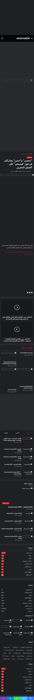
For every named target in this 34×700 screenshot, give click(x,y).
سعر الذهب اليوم (20, 656)
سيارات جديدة (20, 659)
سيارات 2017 (6, 656)
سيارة (13, 659)
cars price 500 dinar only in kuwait (26, 387)
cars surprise (12, 389)
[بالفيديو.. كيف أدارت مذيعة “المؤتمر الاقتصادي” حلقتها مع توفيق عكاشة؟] (27, 442)
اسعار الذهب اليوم (20, 650)
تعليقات (6, 433)
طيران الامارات (6, 659)
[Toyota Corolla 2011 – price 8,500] (27, 451)
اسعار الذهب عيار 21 (9, 650)
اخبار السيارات (28, 563)
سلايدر (30, 558)
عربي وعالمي (28, 566)
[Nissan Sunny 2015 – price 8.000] (28, 531)
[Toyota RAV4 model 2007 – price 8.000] (27, 474)
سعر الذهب (29, 656)
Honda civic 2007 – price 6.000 (20, 507)
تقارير (30, 569)
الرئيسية (29, 154)
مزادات (30, 555)
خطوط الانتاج (28, 572)
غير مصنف (23, 154)
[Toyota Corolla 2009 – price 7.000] (27, 459)
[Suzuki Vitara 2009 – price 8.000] (17, 635)
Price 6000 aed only (26, 353)
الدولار (9, 653)
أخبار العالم (29, 575)
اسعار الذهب (29, 650)
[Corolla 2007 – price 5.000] (27, 467)
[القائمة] (2, 39)
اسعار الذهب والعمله (27, 653)
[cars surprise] (8, 378)
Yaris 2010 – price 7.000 (14, 513)
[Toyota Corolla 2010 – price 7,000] (28, 539)
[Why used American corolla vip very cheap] (8, 356)
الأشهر (28, 433)
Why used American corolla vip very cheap (9, 362)
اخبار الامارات (15, 647)
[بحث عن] (32, 39)
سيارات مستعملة (27, 561)
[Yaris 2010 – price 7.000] (28, 516)
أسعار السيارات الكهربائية (26, 647)
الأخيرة (17, 433)
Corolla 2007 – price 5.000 (12, 464)
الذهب (4, 653)
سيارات (13, 656)
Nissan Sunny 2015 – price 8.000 (11, 529)
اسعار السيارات (17, 653)
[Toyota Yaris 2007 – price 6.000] (17, 622)
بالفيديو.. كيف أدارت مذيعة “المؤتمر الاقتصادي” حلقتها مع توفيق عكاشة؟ (12, 439)
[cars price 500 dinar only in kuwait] (25, 376)
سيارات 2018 (29, 659)
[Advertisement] (17, 17)
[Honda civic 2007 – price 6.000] (6, 622)
